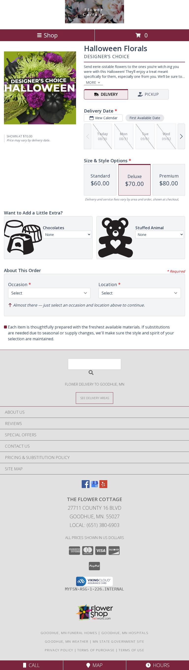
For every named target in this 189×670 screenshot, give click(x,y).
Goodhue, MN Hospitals (124, 633)
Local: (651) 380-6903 (94, 525)
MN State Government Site (118, 641)
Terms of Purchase (95, 650)
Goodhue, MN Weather (67, 641)
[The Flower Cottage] (94, 22)
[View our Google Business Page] (94, 486)
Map (96, 665)
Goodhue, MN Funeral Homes (69, 633)
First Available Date (144, 117)
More (91, 82)
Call (33, 665)
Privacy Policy (59, 650)
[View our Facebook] (86, 486)
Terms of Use (131, 650)
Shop (51, 35)
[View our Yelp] (103, 486)
